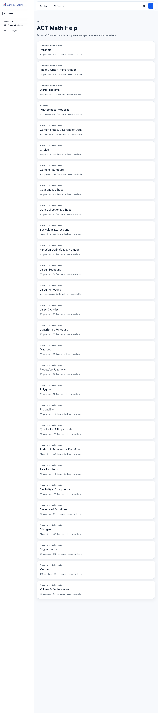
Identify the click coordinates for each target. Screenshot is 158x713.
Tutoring (43, 6)
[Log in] (143, 6)
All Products (59, 6)
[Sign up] (150, 6)
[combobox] (18, 13)
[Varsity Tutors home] (13, 4)
